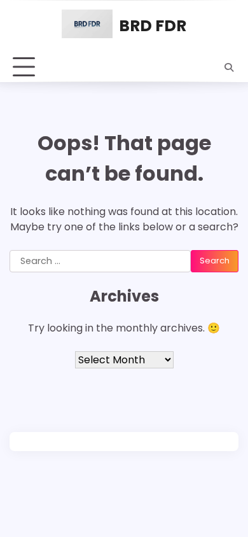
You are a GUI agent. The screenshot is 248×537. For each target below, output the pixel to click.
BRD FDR (152, 26)
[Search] (228, 67)
